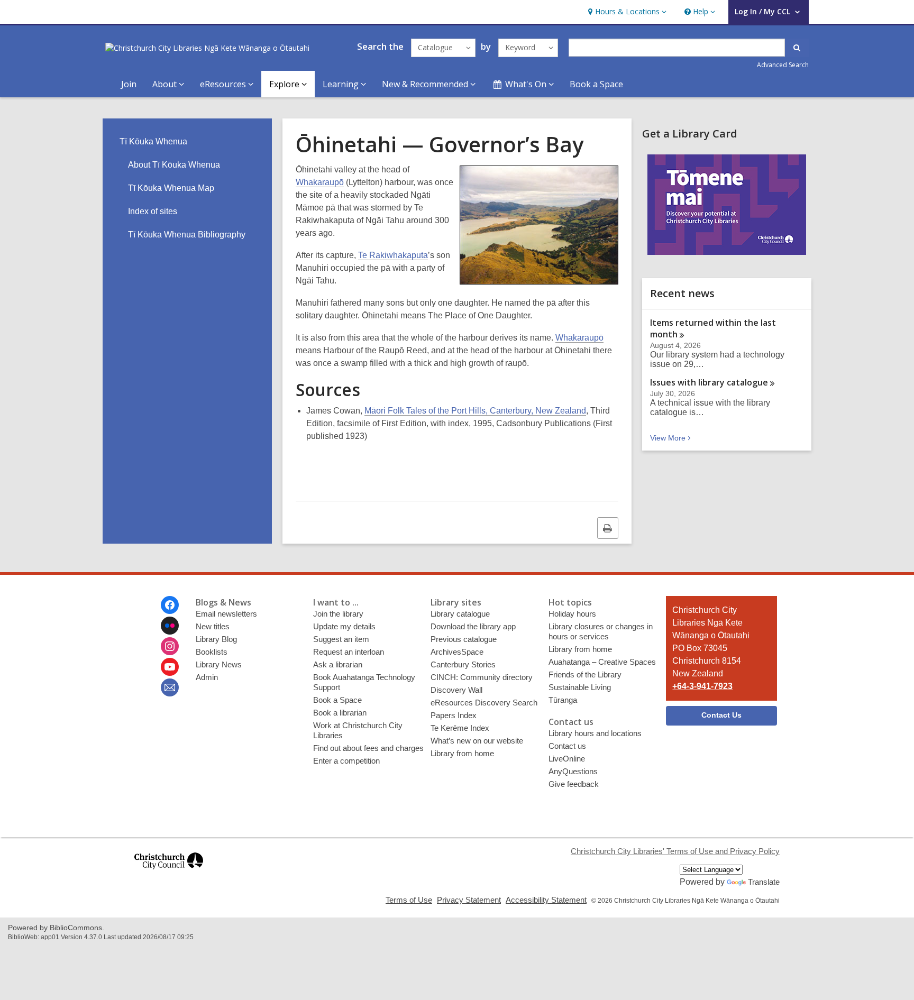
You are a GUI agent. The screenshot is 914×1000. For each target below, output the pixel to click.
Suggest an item (341, 639)
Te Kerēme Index (460, 727)
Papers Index (454, 715)
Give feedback (574, 783)
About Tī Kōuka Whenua (174, 164)
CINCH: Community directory (482, 677)
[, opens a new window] (168, 873)
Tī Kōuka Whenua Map (171, 188)
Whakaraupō (320, 182)
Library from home (462, 753)
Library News (219, 664)
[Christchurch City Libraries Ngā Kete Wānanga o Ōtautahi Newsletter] (170, 687)
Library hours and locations (595, 733)
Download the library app (473, 626)
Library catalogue (460, 613)
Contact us (567, 745)
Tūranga (563, 699)
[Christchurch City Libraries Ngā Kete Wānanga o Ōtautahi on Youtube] (170, 667)
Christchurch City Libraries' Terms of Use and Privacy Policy (675, 851)
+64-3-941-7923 (702, 686)
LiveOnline (567, 758)
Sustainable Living (580, 687)
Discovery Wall (456, 689)
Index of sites (152, 211)
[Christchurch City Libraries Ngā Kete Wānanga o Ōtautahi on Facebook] (170, 605)
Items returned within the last (713, 328)
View (671, 438)
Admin (207, 677)
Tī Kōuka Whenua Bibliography (186, 234)
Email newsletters (226, 613)
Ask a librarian (337, 664)
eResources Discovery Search (484, 702)
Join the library (338, 613)
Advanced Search (783, 64)
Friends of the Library (585, 674)
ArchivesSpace (457, 651)
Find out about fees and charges (368, 748)
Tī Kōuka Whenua (153, 141)
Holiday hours (572, 613)
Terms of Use (409, 899)
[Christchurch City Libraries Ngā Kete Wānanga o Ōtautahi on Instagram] (170, 646)
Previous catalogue (464, 639)
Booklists (211, 651)
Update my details (344, 626)
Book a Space (596, 84)
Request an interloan (348, 651)
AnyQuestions (573, 771)
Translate (764, 881)
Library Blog (216, 639)
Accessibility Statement (546, 899)
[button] (626, 12)
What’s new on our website (477, 740)
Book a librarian (340, 712)
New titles (213, 626)
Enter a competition (346, 760)
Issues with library (709, 382)
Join (128, 84)
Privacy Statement (469, 899)
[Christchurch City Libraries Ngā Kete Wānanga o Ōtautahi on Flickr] (170, 626)
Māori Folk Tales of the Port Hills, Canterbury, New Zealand (475, 410)
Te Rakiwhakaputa (393, 255)
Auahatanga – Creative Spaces (602, 661)
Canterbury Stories (463, 664)
